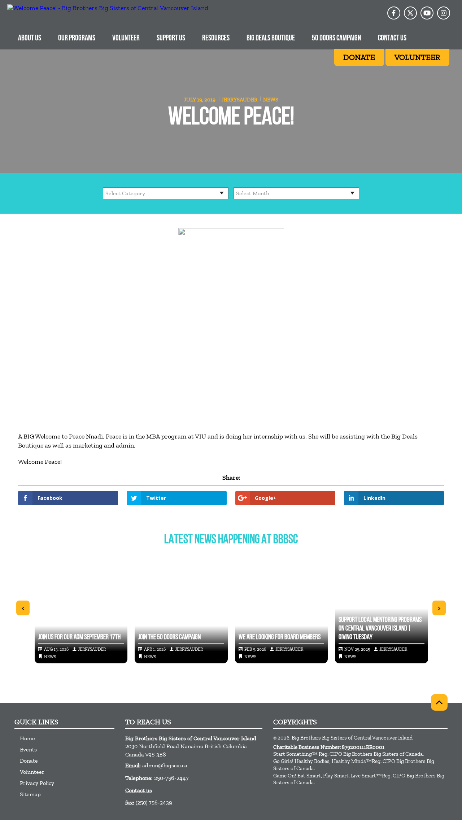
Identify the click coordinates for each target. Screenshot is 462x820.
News (270, 99)
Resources (216, 38)
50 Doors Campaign (336, 38)
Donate (29, 760)
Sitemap (30, 794)
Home (27, 738)
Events (28, 749)
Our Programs (76, 38)
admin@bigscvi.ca (164, 765)
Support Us (171, 38)
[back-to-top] (439, 702)
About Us (29, 38)
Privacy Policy (37, 783)
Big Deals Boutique (271, 38)
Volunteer (126, 38)
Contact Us (392, 38)
